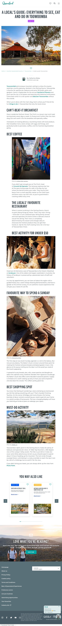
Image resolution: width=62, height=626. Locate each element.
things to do (13, 104)
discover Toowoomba (40, 96)
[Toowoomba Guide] (31, 45)
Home (3, 71)
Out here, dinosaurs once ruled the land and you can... (42, 492)
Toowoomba (28, 71)
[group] (19, 501)
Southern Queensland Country (15, 71)
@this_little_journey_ (22, 181)
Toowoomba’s (11, 86)
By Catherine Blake (33, 78)
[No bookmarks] (50, 3)
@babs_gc (14, 444)
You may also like (31, 476)
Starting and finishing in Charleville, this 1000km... (17, 491)
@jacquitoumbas (16, 358)
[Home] (7, 4)
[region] (31, 111)
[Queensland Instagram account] (2, 617)
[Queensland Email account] (20, 617)
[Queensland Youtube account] (15, 617)
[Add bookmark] (31, 68)
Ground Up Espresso (21, 186)
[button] (5, 501)
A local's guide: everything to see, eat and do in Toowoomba (31, 14)
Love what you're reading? (31, 541)
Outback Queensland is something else (41, 489)
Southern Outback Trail (18, 488)
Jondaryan (12, 273)
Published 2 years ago (32, 80)
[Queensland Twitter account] (11, 617)
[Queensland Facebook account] (7, 617)
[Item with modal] (31, 45)
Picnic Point (11, 465)
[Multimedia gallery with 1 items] (31, 46)
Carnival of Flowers (43, 92)
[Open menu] (59, 3)
